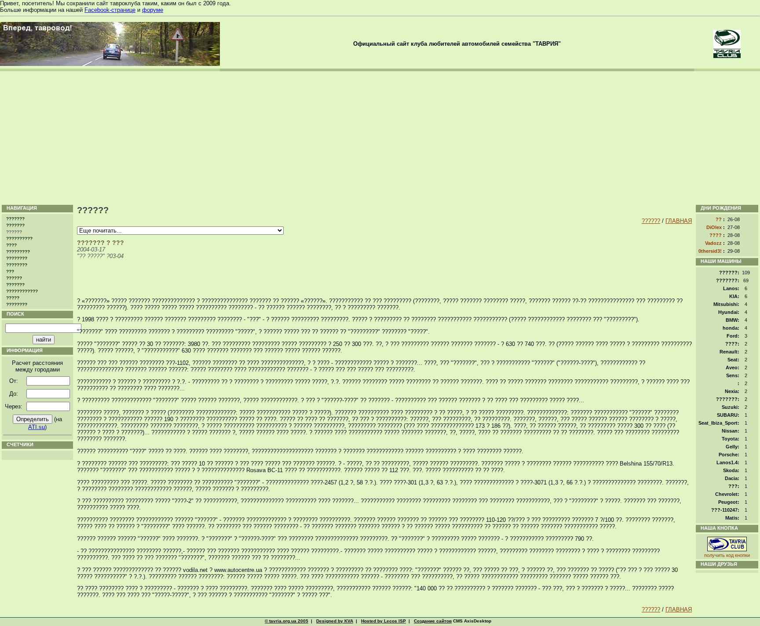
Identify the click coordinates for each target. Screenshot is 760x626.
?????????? (19, 238)
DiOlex (714, 227)
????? (12, 297)
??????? (15, 218)
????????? (18, 251)
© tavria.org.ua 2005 (286, 621)
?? (719, 219)
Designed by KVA (334, 621)
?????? (14, 278)
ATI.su (36, 427)
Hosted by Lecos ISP (383, 621)
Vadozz (713, 243)
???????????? (22, 291)
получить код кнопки (727, 555)
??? (10, 271)
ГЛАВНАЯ (678, 221)
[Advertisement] (380, 137)
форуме (152, 10)
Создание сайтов (433, 621)
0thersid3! (710, 251)
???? (11, 245)
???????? (16, 258)
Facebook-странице (109, 10)
